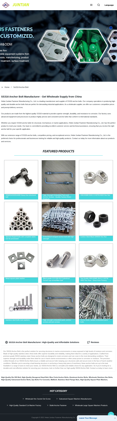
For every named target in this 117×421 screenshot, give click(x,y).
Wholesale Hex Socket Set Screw (38, 399)
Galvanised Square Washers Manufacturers (75, 399)
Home (7, 87)
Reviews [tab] (95, 342)
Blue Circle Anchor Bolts (59, 377)
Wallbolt (54, 380)
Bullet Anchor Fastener (58, 405)
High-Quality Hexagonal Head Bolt (35, 377)
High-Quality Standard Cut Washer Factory (25, 405)
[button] (91, 5)
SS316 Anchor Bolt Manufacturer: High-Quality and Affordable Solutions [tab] (44, 342)
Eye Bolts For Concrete (41, 380)
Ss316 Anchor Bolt (20, 87)
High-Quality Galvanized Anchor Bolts (16, 380)
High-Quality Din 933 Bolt (11, 377)
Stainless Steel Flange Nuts (68, 380)
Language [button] (109, 5)
